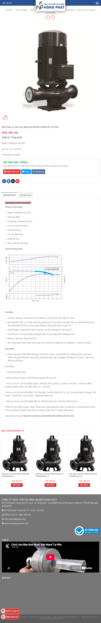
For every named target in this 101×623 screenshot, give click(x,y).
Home (9, 10)
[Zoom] (5, 117)
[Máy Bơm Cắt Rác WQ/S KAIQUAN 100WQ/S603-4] (17, 453)
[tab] (9, 195)
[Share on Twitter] (9, 181)
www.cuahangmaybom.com (16, 523)
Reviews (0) (25, 195)
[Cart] (97, 3)
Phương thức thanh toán (50, 619)
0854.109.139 (13, 172)
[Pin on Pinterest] (17, 181)
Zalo (27, 172)
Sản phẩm (21, 10)
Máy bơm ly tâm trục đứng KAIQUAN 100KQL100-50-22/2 (48, 416)
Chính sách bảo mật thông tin (65, 617)
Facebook (39, 172)
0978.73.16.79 (12, 611)
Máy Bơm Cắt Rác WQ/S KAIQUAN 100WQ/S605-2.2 (49, 475)
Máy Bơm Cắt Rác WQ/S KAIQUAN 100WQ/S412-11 (83, 475)
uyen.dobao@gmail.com (15, 519)
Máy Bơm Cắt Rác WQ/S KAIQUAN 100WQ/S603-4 (15, 475)
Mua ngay (17, 485)
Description (9, 195)
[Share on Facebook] (4, 181)
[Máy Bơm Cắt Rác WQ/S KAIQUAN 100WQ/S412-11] (84, 453)
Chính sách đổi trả (89, 617)
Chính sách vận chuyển (40, 617)
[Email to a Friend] (13, 181)
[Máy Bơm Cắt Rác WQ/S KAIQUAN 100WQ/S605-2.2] (50, 453)
